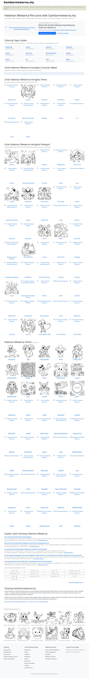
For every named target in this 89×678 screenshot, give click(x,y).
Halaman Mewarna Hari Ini (11, 656)
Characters (34, 570)
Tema (69, 7)
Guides (5, 8)
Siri (65, 7)
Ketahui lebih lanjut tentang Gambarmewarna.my (16, 601)
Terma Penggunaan (50, 652)
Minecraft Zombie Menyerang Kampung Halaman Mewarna (57, 26)
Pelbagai (55, 7)
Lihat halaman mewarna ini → (47, 33)
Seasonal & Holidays (74, 573)
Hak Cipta (47, 654)
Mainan (32, 7)
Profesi (61, 7)
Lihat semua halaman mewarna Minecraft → (65, 30)
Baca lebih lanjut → (43, 540)
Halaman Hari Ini (81, 7)
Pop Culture (34, 573)
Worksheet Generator (51, 659)
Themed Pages (54, 576)
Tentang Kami (7, 650)
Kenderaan (25, 7)
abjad (39, 597)
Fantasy (54, 570)
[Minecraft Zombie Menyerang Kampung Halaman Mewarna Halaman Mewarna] (21, 28)
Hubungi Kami (7, 652)
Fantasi (13, 7)
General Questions (74, 570)
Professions (54, 573)
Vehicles (14, 579)
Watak (73, 7)
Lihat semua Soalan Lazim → (76, 582)
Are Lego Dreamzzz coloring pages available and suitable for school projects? (25, 549)
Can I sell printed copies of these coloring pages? (17, 537)
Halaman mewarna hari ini (46, 23)
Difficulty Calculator (50, 656)
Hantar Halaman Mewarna (52, 650)
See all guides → (28, 667)
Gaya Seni (19, 7)
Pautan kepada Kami (9, 659)
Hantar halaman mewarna (42, 601)
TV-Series (14, 576)
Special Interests (34, 576)
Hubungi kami (32, 601)
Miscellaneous (14, 573)
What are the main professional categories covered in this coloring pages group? (26, 543)
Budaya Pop (7, 7)
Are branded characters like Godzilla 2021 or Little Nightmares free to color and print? (28, 561)
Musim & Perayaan (47, 7)
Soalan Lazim (7, 654)
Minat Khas (38, 7)
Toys (74, 576)
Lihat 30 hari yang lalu (63, 33)
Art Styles (14, 570)
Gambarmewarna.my (19, 2)
